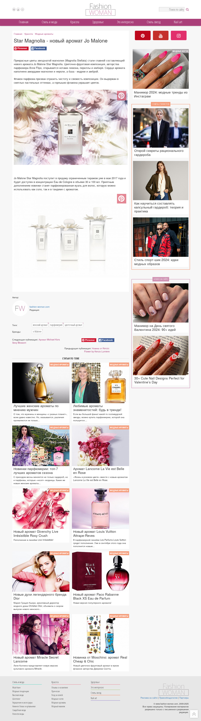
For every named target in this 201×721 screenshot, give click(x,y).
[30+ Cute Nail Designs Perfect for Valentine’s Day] (160, 356)
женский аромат (40, 325)
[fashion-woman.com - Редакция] (20, 308)
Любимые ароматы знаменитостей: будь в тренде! (97, 408)
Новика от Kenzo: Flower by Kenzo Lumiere (97, 350)
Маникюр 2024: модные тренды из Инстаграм (160, 94)
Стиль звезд (153, 21)
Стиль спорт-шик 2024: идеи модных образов (156, 262)
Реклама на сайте (149, 697)
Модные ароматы (44, 33)
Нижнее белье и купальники (23, 706)
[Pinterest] (14, 9)
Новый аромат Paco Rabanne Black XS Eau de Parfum (96, 596)
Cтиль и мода (49, 21)
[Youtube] (18, 9)
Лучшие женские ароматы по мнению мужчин (36, 408)
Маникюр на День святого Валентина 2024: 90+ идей (155, 327)
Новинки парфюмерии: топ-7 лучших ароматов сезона (36, 471)
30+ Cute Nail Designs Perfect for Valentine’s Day (159, 380)
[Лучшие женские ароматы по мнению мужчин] (40, 383)
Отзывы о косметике (60, 687)
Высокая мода (18, 695)
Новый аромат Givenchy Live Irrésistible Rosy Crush (36, 533)
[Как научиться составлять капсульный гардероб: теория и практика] (160, 181)
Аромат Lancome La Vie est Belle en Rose (98, 471)
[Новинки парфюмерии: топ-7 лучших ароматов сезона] (40, 445)
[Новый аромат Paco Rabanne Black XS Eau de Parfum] (100, 571)
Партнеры (184, 697)
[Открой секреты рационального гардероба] (160, 128)
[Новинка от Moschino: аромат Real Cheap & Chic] (100, 634)
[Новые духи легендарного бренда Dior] (40, 571)
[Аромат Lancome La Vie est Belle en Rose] (100, 445)
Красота (74, 21)
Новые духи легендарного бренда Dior (40, 596)
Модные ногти (180, 51)
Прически (56, 691)
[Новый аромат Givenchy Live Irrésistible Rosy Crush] (40, 508)
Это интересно (125, 21)
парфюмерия (56, 325)
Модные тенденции (20, 691)
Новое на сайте (161, 279)
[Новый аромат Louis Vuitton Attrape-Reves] (100, 508)
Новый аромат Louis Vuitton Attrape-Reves (94, 533)
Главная (23, 21)
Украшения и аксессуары (22, 702)
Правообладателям (168, 697)
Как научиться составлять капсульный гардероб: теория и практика (158, 207)
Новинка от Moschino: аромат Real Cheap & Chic (100, 659)
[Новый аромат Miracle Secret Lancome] (40, 634)
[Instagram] (22, 9)
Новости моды (18, 713)
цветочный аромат (74, 325)
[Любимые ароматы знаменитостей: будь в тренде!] (100, 383)
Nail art (178, 21)
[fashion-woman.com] (100, 14)
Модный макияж (58, 706)
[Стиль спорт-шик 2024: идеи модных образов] (160, 237)
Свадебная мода (19, 710)
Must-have (16, 687)
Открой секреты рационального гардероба (159, 152)
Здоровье (98, 21)
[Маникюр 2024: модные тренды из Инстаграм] (161, 69)
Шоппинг (16, 698)
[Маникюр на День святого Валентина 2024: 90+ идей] (160, 303)
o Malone (37, 331)
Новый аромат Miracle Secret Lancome (36, 659)
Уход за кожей (57, 695)
